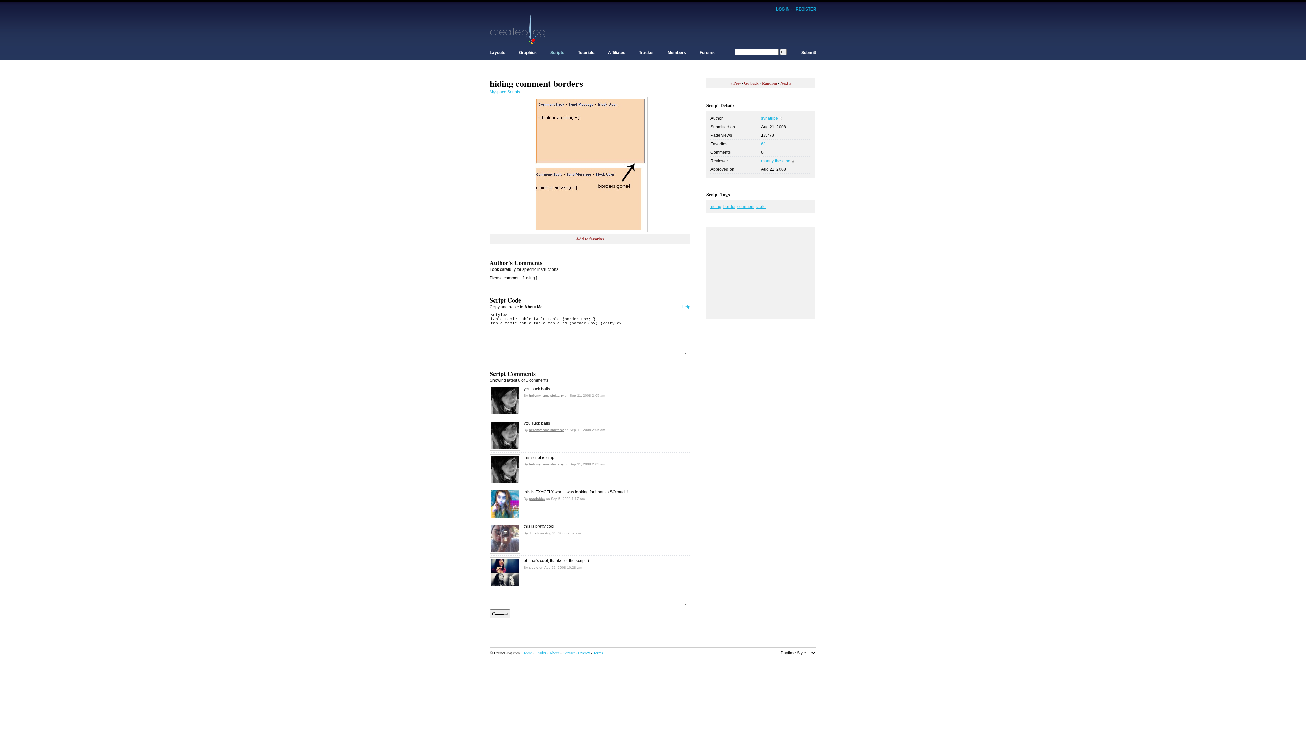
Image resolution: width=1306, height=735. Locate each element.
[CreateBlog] (518, 29)
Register (806, 9)
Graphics (528, 52)
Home (527, 652)
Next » (785, 83)
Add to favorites (590, 239)
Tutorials (586, 52)
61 (763, 144)
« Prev (735, 83)
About (554, 652)
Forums (707, 52)
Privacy (584, 652)
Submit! (808, 52)
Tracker (646, 52)
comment (745, 206)
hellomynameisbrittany (546, 395)
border (729, 206)
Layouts (497, 52)
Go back (751, 83)
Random (769, 83)
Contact (569, 652)
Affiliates (616, 52)
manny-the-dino (775, 161)
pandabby (537, 499)
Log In (783, 9)
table (761, 206)
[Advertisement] (692, 29)
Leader (540, 652)
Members (677, 52)
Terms (598, 652)
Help (686, 307)
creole (533, 567)
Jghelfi (534, 533)
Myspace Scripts (505, 91)
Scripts (557, 52)
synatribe (769, 118)
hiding (715, 206)
